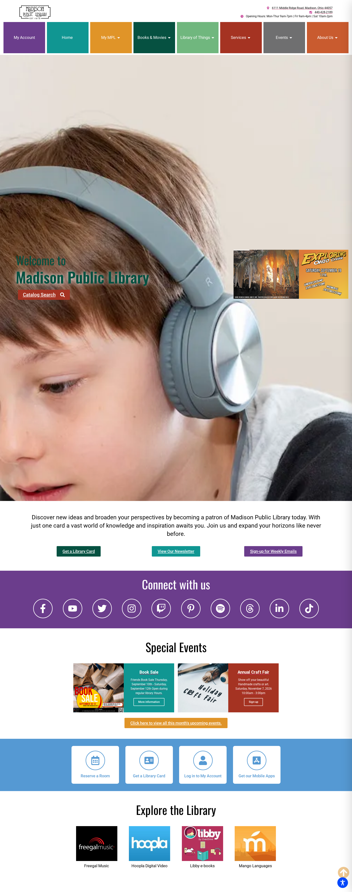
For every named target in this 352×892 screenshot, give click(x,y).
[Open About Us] (336, 37)
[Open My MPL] (119, 37)
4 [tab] (283, 303)
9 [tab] (304, 303)
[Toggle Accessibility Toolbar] (342, 882)
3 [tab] (278, 303)
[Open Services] (249, 37)
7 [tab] (295, 303)
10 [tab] (308, 303)
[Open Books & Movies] (169, 37)
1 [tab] (270, 303)
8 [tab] (299, 303)
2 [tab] (274, 303)
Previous (238, 273)
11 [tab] (312, 303)
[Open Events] (291, 37)
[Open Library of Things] (213, 37)
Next (343, 273)
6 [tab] (291, 303)
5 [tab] (287, 303)
